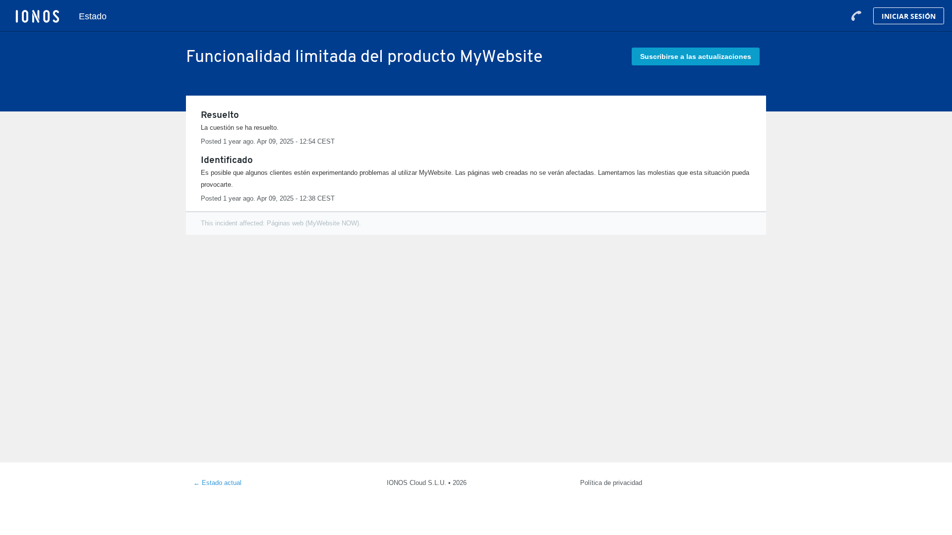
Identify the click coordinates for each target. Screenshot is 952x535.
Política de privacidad (611, 482)
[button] (696, 56)
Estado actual (217, 482)
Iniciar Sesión (909, 16)
